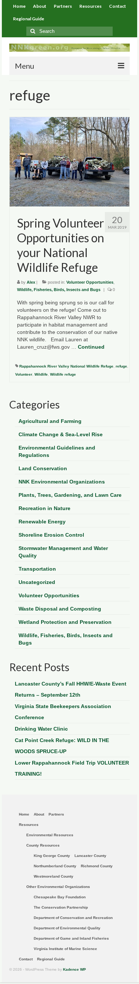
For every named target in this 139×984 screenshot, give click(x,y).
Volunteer (23, 374)
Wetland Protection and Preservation (65, 622)
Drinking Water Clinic (41, 729)
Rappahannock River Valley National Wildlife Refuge (66, 366)
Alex (31, 282)
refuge (121, 366)
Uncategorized (37, 582)
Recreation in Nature (44, 508)
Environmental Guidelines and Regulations (57, 451)
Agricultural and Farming (50, 421)
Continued (91, 347)
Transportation (37, 569)
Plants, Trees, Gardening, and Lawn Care (70, 495)
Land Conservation (43, 468)
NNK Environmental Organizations (62, 482)
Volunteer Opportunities (89, 282)
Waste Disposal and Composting (60, 609)
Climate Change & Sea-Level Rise (61, 434)
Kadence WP (74, 969)
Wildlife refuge (63, 374)
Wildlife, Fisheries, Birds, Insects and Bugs (58, 289)
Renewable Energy (42, 522)
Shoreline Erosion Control (51, 535)
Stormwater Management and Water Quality (63, 551)
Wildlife (41, 374)
